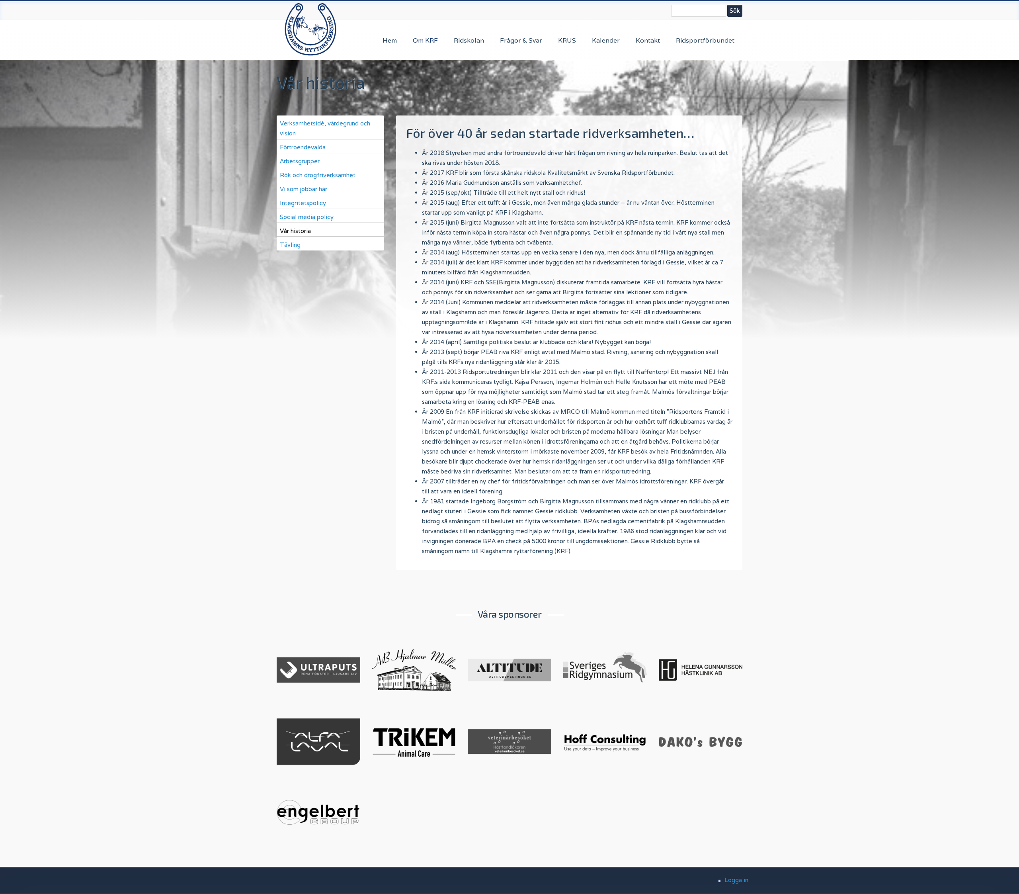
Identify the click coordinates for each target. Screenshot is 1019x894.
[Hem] (310, 29)
